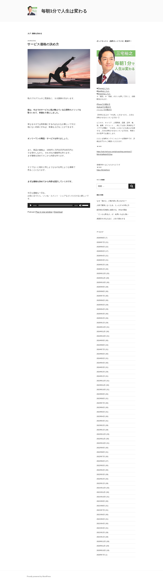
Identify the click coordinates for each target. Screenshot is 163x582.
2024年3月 (101, 367)
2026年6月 (101, 247)
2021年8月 (101, 506)
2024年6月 (101, 354)
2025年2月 (101, 318)
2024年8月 (101, 345)
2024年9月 (101, 340)
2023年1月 (101, 430)
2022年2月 (101, 479)
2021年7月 (101, 510)
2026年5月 (101, 251)
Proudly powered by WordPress (39, 576)
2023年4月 (101, 416)
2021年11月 (101, 492)
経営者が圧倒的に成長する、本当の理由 (112, 210)
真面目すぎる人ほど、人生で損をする (111, 219)
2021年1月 (101, 537)
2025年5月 (101, 305)
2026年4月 (101, 256)
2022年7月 (101, 456)
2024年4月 (101, 363)
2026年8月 (101, 238)
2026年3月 (101, 260)
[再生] (30, 205)
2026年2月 (101, 265)
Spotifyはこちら (103, 91)
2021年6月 (101, 514)
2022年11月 (101, 439)
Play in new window (43, 212)
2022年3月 (101, 474)
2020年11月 (101, 546)
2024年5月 (101, 358)
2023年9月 (101, 394)
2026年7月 (101, 242)
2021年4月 (101, 523)
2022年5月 (101, 465)
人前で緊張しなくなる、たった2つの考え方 (113, 205)
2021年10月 (101, 497)
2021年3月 (101, 528)
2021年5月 (101, 519)
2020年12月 (101, 541)
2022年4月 (101, 470)
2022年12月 (101, 434)
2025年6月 (101, 300)
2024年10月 (101, 336)
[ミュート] (80, 205)
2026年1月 (101, 269)
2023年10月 (101, 389)
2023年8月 (101, 398)
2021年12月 (101, 488)
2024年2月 (101, 372)
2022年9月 (101, 448)
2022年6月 (101, 461)
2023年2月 (101, 425)
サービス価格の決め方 (43, 44)
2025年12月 (101, 273)
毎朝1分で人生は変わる (64, 10)
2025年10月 (101, 282)
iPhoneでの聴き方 (103, 104)
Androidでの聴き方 (104, 107)
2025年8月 (101, 291)
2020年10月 (101, 550)
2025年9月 (101, 287)
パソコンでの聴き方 (104, 110)
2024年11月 (101, 331)
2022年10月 (101, 443)
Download (58, 212)
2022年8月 (101, 452)
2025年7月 (101, 296)
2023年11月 (101, 385)
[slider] (85, 205)
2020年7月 (101, 555)
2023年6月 (101, 407)
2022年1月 (101, 483)
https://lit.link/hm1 (103, 170)
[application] (59, 205)
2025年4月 (101, 309)
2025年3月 (101, 314)
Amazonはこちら (104, 94)
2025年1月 (101, 323)
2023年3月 (101, 421)
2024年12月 (101, 327)
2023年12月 (101, 381)
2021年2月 (101, 532)
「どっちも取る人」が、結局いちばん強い (112, 214)
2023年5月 (101, 412)
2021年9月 (101, 501)
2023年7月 (101, 403)
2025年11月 (101, 278)
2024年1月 (101, 376)
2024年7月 (101, 349)
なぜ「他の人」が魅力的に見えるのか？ (112, 201)
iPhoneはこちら (104, 88)
